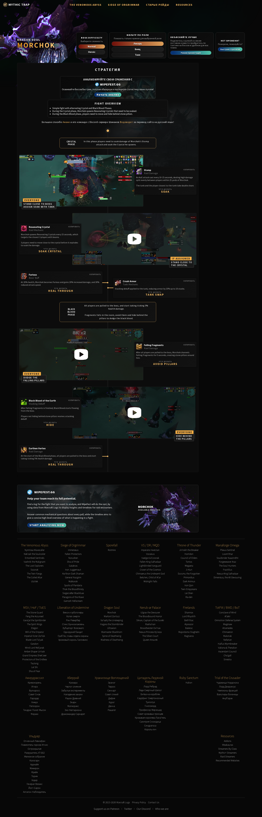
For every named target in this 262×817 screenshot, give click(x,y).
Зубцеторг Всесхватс (73, 628)
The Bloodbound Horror (150, 616)
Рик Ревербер (73, 620)
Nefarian (227, 639)
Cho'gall (227, 655)
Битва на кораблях (150, 694)
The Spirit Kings (34, 624)
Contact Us (153, 802)
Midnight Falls (150, 581)
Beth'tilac (188, 620)
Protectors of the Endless (34, 659)
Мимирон (34, 768)
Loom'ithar (227, 554)
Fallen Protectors (73, 554)
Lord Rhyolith (189, 616)
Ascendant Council (227, 651)
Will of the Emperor (34, 632)
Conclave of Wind (227, 612)
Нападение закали (73, 694)
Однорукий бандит (73, 632)
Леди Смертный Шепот (150, 690)
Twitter (128, 808)
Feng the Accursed (34, 616)
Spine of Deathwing (111, 636)
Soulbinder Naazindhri (227, 558)
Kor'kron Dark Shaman (73, 573)
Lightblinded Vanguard (150, 565)
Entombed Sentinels (34, 558)
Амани (66, 122)
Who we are (162, 808)
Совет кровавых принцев (150, 714)
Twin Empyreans (189, 589)
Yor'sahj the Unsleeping (112, 620)
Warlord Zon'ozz (112, 616)
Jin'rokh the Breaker (189, 550)
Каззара (73, 682)
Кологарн (34, 760)
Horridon (188, 554)
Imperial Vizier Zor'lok (34, 636)
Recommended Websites (227, 760)
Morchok (111, 612)
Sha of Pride (73, 561)
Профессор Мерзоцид (150, 710)
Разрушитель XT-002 (34, 752)
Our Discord (144, 808)
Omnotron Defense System (227, 620)
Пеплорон (34, 706)
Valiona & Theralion (227, 647)
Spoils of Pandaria (73, 585)
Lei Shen (189, 593)
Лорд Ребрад (150, 686)
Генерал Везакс (34, 784)
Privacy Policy (139, 802)
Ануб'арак (227, 698)
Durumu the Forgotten (189, 573)
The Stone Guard (34, 612)
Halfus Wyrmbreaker (227, 643)
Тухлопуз (150, 702)
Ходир (35, 780)
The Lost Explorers (34, 565)
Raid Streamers (227, 756)
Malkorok (73, 581)
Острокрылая (34, 748)
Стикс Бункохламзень (73, 624)
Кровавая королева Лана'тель (150, 717)
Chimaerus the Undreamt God (150, 573)
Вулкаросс (34, 690)
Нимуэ (34, 702)
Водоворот (126, 122)
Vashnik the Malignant (34, 561)
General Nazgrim (73, 577)
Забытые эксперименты (73, 690)
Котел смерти (73, 616)
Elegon (34, 628)
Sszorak (34, 569)
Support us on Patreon (106, 808)
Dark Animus (189, 581)
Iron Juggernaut (73, 569)
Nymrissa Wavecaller (34, 550)
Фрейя (34, 772)
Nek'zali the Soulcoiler (34, 554)
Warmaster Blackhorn (111, 632)
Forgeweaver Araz (227, 561)
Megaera (189, 565)
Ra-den (188, 597)
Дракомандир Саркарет (73, 714)
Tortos (189, 561)
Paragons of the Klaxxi (73, 597)
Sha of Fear (34, 671)
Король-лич (150, 729)
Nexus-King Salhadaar (227, 573)
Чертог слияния (73, 686)
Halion (189, 682)
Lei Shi (34, 667)
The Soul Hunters (227, 565)
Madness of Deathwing (112, 639)
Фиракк (34, 714)
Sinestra (227, 659)
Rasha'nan (150, 624)
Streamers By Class (227, 748)
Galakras (73, 565)
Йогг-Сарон (34, 788)
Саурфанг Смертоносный (150, 698)
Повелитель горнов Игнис (34, 744)
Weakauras (227, 744)
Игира (34, 686)
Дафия (111, 698)
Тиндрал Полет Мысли (34, 710)
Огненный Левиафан (34, 741)
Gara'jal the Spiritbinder (34, 620)
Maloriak (227, 636)
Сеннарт (111, 690)
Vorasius (150, 554)
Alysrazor (188, 624)
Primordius (189, 577)
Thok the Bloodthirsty (73, 589)
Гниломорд (150, 706)
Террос (111, 686)
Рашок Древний (73, 698)
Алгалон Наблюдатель (34, 792)
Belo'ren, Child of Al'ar (150, 577)
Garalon (34, 643)
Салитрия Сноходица (150, 721)
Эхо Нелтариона (73, 710)
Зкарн (73, 702)
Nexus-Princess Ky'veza (150, 632)
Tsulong (34, 663)
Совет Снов (34, 694)
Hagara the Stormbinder (111, 624)
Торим (34, 776)
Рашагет (112, 710)
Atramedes (227, 628)
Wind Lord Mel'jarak (34, 647)
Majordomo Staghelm (188, 632)
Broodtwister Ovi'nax (150, 628)
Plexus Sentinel (227, 550)
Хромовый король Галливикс (73, 639)
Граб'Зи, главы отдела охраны (73, 636)
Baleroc (189, 628)
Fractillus (227, 569)
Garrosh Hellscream (73, 601)
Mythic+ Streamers (227, 752)
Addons (227, 741)
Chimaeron (227, 632)
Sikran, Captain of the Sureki (150, 620)
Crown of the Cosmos (150, 569)
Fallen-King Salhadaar (150, 561)
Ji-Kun (189, 569)
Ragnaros (189, 636)
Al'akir (227, 616)
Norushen (73, 558)
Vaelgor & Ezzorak (150, 558)
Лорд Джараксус (227, 686)
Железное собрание (34, 756)
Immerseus (73, 550)
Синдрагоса (150, 725)
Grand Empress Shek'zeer (35, 655)
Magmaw (227, 624)
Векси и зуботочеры (73, 612)
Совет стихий (111, 694)
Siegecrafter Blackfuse (73, 593)
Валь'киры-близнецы (227, 694)
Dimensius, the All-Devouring (227, 577)
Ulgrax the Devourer (150, 612)
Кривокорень (34, 682)
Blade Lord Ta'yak (34, 639)
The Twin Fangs (34, 573)
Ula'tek (34, 581)
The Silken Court (150, 636)
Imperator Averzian (150, 550)
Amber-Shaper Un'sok (34, 651)
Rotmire (112, 550)
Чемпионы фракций (227, 690)
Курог (112, 702)
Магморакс (73, 706)
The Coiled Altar (34, 577)
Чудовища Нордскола (227, 682)
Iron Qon (188, 585)
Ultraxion (111, 628)
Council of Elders (189, 558)
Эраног (111, 682)
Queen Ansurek (150, 639)
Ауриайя (34, 764)
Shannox (189, 612)
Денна (111, 706)
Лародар (34, 698)
